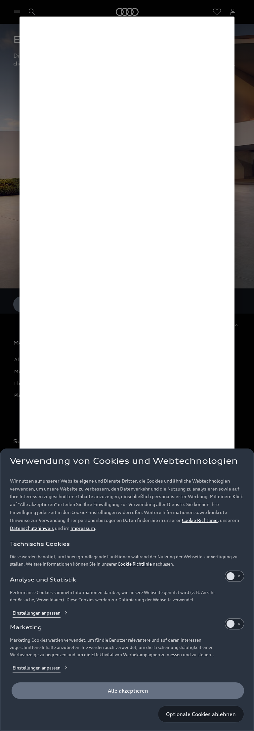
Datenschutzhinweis (32, 528)
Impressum (82, 528)
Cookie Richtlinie (200, 520)
